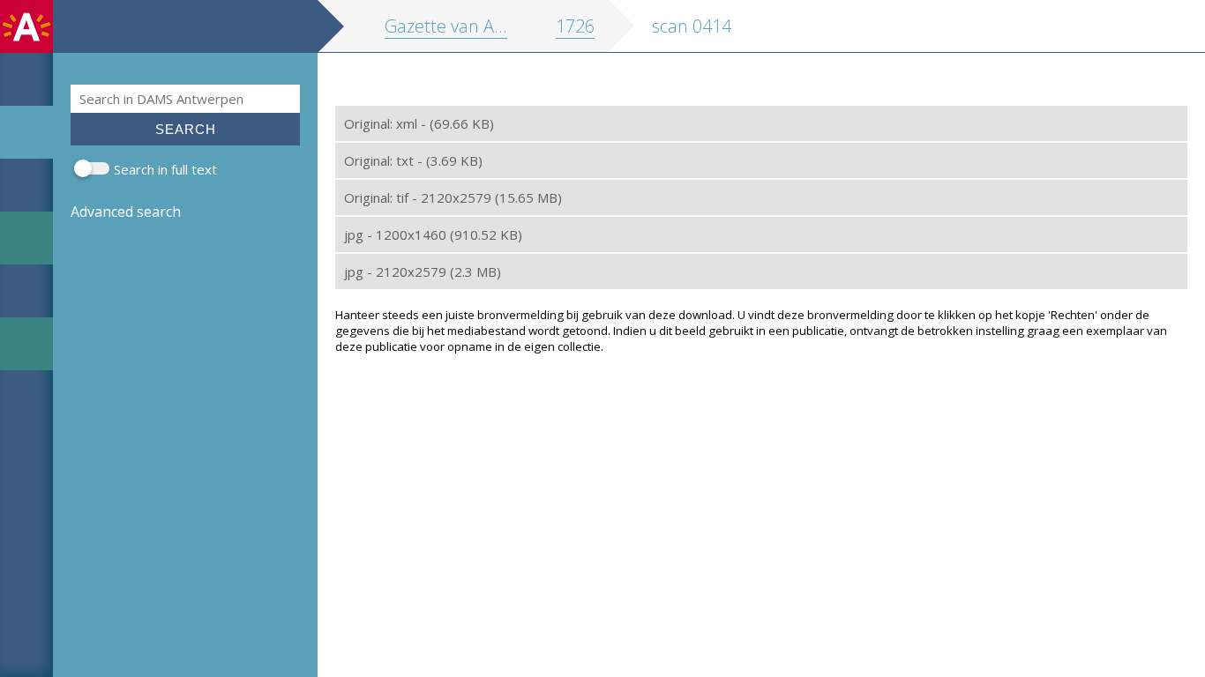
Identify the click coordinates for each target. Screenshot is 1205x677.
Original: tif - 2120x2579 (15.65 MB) (453, 197)
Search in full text (165, 169)
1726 (575, 26)
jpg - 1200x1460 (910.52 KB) (433, 234)
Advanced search (126, 211)
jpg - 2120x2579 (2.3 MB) (422, 271)
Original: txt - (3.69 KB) (413, 160)
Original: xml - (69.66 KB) (419, 123)
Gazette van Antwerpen (478, 26)
